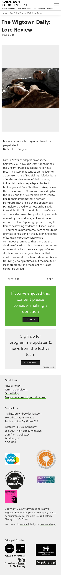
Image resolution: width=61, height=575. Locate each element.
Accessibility (12, 393)
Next (50, 279)
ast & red (24, 524)
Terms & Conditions (16, 389)
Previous (14, 279)
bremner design (48, 524)
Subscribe (30, 362)
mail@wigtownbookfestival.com (23, 413)
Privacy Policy (49, 367)
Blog (11, 12)
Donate (30, 319)
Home (4, 12)
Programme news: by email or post (25, 397)
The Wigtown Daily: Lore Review (29, 12)
